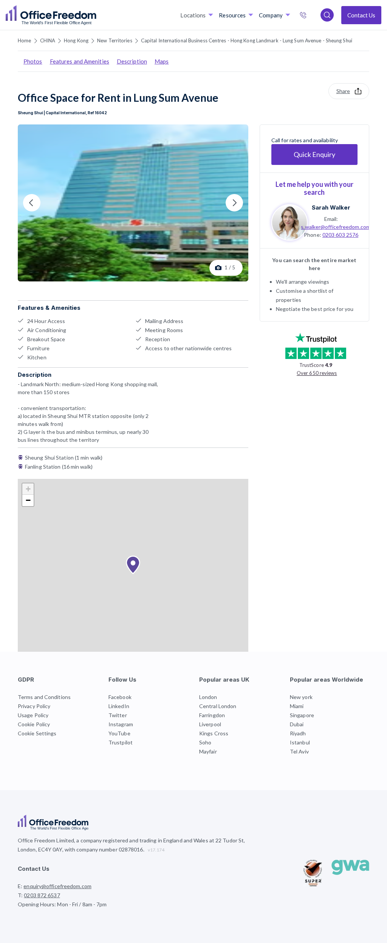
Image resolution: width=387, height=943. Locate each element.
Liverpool (210, 724)
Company (271, 15)
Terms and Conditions (44, 697)
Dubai (297, 724)
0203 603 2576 (340, 234)
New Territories (114, 40)
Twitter (117, 715)
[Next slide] (234, 202)
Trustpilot (120, 742)
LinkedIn (118, 706)
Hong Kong (76, 40)
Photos (32, 61)
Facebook (120, 697)
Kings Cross (213, 733)
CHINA (48, 40)
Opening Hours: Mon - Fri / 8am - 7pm (62, 904)
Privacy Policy (34, 706)
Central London (217, 706)
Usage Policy (33, 715)
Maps (162, 61)
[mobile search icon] (327, 15)
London (208, 697)
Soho (205, 742)
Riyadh (298, 733)
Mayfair (208, 751)
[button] (133, 565)
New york (301, 697)
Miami (297, 706)
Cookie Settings (37, 733)
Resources (232, 15)
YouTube (119, 733)
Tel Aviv (299, 751)
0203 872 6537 (311, 16)
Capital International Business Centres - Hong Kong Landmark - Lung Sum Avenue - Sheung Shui (246, 40)
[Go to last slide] (31, 202)
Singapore (302, 715)
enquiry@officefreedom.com (57, 886)
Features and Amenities (79, 61)
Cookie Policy (34, 724)
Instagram (120, 724)
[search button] (96, 15)
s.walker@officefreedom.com (335, 227)
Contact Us (361, 15)
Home (24, 40)
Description (132, 61)
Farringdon (212, 715)
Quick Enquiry (314, 154)
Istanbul (300, 742)
